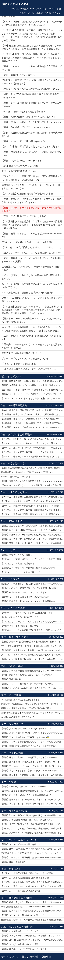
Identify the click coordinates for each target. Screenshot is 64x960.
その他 (47, 13)
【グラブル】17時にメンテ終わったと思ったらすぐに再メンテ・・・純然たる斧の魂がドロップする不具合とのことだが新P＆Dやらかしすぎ (32, 443)
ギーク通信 (15, 694)
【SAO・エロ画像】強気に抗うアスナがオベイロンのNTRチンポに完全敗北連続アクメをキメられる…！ (32, 410)
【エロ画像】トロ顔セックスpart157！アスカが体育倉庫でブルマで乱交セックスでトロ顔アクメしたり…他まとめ (32, 423)
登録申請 (46, 956)
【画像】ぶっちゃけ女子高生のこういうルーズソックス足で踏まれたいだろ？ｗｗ (32, 539)
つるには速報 (15, 666)
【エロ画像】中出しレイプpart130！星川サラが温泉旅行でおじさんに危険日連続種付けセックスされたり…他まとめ (32, 414)
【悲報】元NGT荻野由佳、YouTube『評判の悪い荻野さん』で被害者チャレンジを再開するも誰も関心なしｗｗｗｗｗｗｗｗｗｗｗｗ (32, 848)
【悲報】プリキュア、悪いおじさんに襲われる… (23, 915)
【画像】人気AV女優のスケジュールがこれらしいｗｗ (26, 728)
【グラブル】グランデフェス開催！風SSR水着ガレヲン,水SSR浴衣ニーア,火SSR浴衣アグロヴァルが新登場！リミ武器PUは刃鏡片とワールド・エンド (32, 510)
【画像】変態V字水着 (11, 679)
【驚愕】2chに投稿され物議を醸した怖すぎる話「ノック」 (29, 820)
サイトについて (9, 956)
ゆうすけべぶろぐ (17, 463)
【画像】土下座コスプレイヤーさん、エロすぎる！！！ (27, 948)
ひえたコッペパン (18, 810)
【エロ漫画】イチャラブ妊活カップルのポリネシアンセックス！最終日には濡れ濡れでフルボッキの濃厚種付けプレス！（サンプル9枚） (32, 427)
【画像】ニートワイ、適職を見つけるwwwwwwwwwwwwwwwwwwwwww (32, 857)
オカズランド (14, 376)
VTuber (39, 13)
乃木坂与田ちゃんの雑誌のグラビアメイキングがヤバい (27, 472)
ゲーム (31, 13)
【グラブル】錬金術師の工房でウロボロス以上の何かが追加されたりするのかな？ (32, 882)
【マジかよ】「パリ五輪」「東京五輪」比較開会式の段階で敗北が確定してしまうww (32, 828)
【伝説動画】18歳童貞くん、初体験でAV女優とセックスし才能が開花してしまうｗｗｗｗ (32, 650)
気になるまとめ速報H (21, 926)
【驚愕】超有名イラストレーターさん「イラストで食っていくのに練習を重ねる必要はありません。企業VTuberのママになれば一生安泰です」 (32, 799)
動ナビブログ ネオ (19, 636)
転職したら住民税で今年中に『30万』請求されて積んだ (27, 708)
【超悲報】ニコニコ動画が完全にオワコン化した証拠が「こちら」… (32, 791)
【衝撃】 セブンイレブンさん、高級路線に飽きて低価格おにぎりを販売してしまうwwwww (32, 824)
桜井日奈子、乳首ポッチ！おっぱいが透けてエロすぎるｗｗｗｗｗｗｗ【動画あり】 (32, 584)
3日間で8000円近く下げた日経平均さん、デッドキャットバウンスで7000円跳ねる (32, 713)
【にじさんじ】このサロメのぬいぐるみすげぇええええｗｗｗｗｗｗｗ (32, 621)
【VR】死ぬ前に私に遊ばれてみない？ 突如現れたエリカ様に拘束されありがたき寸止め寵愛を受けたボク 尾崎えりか (32, 468)
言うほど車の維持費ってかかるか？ (17, 717)
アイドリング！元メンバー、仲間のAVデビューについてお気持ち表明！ (32, 655)
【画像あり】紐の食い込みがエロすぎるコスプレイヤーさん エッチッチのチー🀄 (32, 688)
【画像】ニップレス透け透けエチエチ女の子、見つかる (27, 683)
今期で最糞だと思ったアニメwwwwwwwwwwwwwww (27, 906)
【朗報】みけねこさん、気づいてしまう (19, 617)
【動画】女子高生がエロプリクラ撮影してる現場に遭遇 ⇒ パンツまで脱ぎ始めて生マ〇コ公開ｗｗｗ (32, 385)
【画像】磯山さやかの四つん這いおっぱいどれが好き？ (27, 675)
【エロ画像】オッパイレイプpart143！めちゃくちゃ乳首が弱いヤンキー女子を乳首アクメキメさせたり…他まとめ (32, 419)
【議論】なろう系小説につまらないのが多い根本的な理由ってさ (31, 911)
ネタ (45, 8)
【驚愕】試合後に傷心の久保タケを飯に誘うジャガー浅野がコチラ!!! (32, 815)
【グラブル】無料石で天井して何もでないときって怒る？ (28, 873)
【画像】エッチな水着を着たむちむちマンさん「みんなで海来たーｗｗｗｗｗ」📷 (32, 741)
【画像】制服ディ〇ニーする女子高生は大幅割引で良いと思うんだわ (32, 534)
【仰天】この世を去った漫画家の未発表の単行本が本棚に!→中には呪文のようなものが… (32, 833)
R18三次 (24, 8)
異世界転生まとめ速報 (21, 897)
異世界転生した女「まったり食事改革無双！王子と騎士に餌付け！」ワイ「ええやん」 (32, 920)
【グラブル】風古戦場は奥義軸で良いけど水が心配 (25, 878)
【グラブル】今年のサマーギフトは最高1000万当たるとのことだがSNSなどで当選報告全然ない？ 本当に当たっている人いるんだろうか (32, 456)
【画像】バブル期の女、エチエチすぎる (19, 931)
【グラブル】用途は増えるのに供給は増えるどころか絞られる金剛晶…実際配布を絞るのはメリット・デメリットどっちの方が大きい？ (32, 497)
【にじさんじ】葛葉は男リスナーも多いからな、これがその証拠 (31, 559)
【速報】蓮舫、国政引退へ (13, 862)
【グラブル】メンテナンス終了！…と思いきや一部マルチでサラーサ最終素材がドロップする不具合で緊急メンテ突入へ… (32, 501)
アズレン (56, 13)
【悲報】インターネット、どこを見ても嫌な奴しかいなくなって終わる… (32, 804)
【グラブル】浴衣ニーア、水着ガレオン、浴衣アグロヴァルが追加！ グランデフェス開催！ (32, 886)
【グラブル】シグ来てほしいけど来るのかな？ (23, 890)
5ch (32, 8)
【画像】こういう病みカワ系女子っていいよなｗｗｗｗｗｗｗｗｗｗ (32, 733)
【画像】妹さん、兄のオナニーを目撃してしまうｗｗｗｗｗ (29, 757)
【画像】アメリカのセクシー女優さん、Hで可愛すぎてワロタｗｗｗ (32, 935)
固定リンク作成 (29, 956)
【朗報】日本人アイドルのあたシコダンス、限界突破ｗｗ (28, 601)
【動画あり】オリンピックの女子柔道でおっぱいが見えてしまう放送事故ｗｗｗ (32, 394)
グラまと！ (15, 868)
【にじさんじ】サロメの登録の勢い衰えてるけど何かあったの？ (31, 630)
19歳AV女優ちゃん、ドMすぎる (15, 476)
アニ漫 (22, 13)
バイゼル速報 (16, 752)
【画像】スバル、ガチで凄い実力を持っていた (23, 844)
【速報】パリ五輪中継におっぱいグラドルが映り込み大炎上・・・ (32, 659)
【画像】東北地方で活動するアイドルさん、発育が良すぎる (29, 746)
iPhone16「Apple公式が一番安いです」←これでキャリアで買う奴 (32, 704)
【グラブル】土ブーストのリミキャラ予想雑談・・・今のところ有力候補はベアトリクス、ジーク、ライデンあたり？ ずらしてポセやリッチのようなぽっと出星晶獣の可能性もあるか (32, 447)
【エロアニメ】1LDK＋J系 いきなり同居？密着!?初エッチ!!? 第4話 (32, 398)
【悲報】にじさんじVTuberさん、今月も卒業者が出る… (27, 795)
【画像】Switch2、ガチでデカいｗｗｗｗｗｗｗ (23, 786)
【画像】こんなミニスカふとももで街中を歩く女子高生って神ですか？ (32, 526)
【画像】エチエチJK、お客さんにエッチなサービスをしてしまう (31, 762)
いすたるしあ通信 (17, 492)
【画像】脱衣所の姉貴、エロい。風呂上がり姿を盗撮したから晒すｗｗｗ (32, 381)
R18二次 (15, 8)
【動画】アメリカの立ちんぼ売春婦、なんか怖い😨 (25, 737)
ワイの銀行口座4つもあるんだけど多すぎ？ (21, 699)
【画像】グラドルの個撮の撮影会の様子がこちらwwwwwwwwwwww (32, 670)
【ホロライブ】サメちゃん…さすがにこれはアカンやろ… (27, 612)
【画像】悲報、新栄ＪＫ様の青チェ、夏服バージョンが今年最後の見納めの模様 (32, 543)
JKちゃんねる (15, 521)
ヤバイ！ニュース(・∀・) (22, 839)
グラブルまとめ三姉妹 (20, 434)
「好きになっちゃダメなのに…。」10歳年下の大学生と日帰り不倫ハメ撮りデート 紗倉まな (32, 485)
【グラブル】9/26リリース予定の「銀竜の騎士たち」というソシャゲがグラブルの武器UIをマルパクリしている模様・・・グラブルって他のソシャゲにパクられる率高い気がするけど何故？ (32, 439)
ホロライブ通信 (16, 608)
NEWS (52, 8)
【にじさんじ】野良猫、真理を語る (17, 563)
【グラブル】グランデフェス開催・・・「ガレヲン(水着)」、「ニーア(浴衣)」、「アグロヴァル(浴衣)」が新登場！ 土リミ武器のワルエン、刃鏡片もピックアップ (32, 452)
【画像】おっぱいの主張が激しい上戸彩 (19, 944)
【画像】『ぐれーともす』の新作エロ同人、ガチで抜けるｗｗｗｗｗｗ (32, 770)
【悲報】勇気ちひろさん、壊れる (16, 555)
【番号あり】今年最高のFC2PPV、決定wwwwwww (25, 597)
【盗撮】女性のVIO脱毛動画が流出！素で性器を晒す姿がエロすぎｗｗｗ (32, 641)
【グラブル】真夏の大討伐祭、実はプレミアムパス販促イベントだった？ (32, 514)
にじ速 (11, 550)
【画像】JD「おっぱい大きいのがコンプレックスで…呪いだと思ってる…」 (32, 940)
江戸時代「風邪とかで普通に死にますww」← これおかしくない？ (32, 853)
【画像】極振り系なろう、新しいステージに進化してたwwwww (31, 902)
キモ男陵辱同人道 (17, 405)
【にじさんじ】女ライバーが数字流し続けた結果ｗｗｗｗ (28, 568)
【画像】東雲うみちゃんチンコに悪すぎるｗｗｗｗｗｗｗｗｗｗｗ (32, 481)
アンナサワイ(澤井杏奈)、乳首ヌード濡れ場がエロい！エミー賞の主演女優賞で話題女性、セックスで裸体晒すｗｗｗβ (32, 646)
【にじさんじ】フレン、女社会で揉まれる (20, 572)
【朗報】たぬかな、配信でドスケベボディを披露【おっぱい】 (30, 588)
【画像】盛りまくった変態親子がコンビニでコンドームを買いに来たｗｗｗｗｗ (32, 775)
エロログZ (13, 579)
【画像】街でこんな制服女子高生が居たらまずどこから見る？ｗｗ (32, 530)
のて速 (12, 781)
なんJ (38, 8)
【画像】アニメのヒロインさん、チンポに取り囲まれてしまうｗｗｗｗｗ (32, 766)
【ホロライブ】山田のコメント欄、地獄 (19, 626)
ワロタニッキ (16, 723)
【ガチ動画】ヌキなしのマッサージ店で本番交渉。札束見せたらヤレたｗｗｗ (32, 390)
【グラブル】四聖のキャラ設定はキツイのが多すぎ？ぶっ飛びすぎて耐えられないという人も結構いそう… (32, 505)
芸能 (59, 8)
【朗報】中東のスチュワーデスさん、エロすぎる (24, 592)
